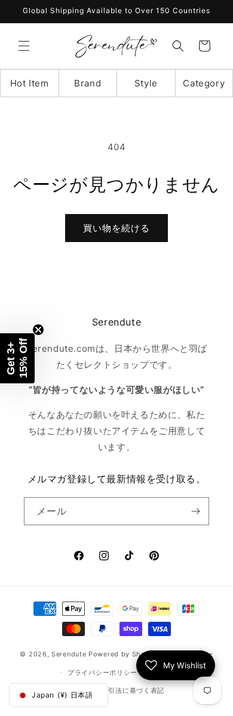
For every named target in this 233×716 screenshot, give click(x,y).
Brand (87, 83)
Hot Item (29, 83)
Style (146, 83)
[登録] (195, 511)
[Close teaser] (38, 330)
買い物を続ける (116, 228)
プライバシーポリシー (102, 672)
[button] (24, 46)
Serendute (68, 654)
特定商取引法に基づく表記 (122, 690)
